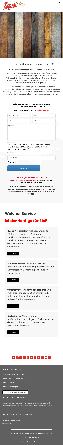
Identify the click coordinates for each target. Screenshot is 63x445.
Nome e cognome (13, 115)
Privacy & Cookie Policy (32, 437)
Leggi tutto (10, 152)
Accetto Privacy (12, 142)
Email (10, 120)
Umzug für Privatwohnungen (11, 420)
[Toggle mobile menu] (60, 2)
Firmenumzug (7, 423)
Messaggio (11, 125)
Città (35, 120)
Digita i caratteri (12, 157)
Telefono (36, 115)
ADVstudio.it (43, 441)
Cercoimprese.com (28, 441)
